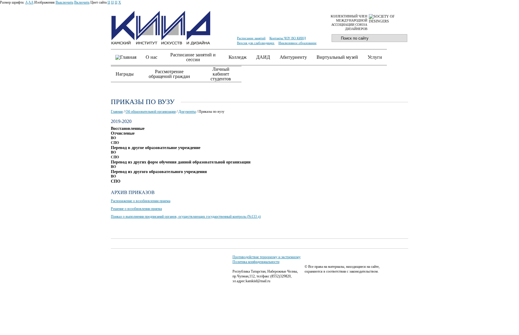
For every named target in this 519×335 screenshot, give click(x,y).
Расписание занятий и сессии (193, 57)
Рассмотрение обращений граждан (169, 74)
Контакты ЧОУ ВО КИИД (287, 38)
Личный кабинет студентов (221, 74)
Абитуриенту (293, 57)
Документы (187, 111)
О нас (151, 57)
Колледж (238, 57)
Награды (125, 73)
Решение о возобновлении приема (136, 209)
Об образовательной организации (151, 111)
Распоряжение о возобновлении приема (140, 201)
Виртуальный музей (337, 57)
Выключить (64, 2)
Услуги (375, 57)
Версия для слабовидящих (256, 43)
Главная (117, 111)
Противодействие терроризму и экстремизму (266, 257)
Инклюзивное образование (297, 43)
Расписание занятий (251, 38)
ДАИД (263, 57)
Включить (82, 2)
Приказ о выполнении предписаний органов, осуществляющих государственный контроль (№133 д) (186, 216)
